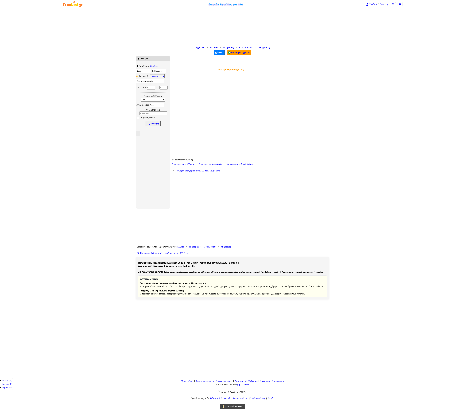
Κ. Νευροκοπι (246, 47)
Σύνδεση (373, 4)
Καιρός (270, 398)
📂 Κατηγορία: (143, 76)
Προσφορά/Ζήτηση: (153, 96)
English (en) (7, 380)
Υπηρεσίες (264, 47)
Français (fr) (7, 384)
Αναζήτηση (154, 123)
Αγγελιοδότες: (143, 104)
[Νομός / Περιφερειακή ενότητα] (143, 71)
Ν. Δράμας (228, 47)
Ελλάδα (214, 47)
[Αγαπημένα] (400, 4)
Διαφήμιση (265, 381)
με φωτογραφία (147, 117)
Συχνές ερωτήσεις (224, 381)
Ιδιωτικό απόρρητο (205, 381)
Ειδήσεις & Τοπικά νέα (220, 398)
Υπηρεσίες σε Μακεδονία (210, 164)
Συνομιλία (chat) (240, 398)
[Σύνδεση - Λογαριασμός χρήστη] (367, 4)
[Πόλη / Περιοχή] (159, 71)
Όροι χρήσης (187, 381)
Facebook (244, 384)
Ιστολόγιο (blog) (257, 398)
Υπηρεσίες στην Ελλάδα (183, 164)
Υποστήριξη (240, 381)
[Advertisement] (232, 27)
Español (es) (7, 387)
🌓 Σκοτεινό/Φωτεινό (232, 406)
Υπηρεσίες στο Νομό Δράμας (240, 164)
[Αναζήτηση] (393, 4)
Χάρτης (221, 52)
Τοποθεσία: (144, 66)
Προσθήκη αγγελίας (241, 52)
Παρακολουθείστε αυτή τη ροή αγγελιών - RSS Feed (164, 253)
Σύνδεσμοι (253, 381)
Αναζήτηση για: (153, 109)
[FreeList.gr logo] (72, 4)
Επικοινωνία (278, 381)
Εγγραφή (384, 4)
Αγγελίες (199, 47)
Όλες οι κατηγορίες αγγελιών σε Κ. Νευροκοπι (196, 170)
